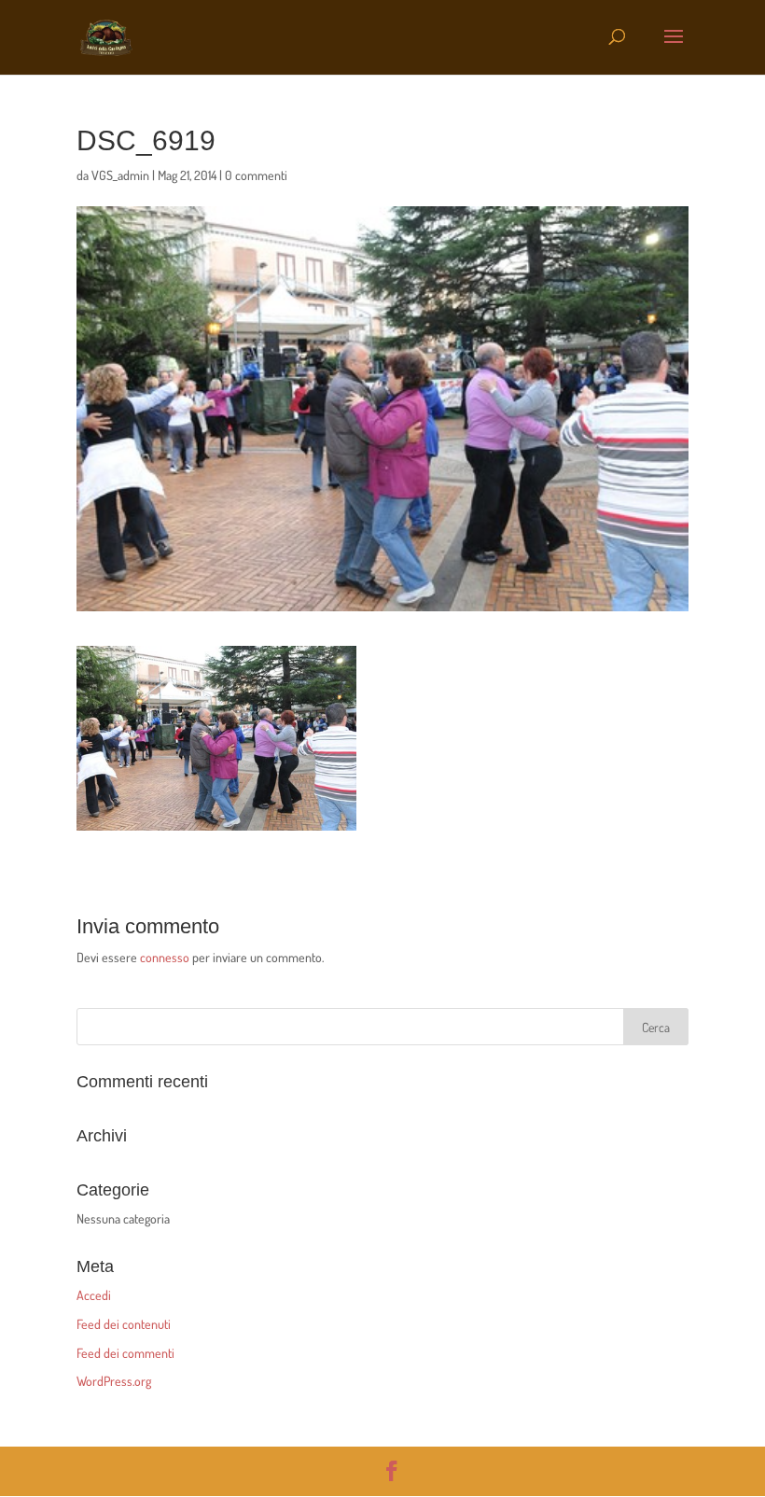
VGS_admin (120, 175)
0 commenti (256, 175)
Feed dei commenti (125, 1353)
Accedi (93, 1295)
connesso (164, 957)
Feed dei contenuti (123, 1324)
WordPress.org (113, 1381)
